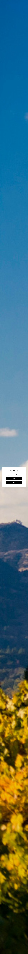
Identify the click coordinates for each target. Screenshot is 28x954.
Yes (14, 478)
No (14, 482)
